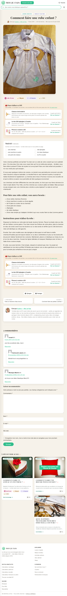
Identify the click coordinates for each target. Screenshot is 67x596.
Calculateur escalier (7, 572)
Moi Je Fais (11, 548)
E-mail (5, 423)
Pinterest (4, 584)
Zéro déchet (38, 557)
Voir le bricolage (8, 497)
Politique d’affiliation (31, 593)
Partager (39, 293)
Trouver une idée (27, 2)
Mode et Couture (40, 13)
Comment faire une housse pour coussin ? (46, 481)
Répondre (8, 346)
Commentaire (8, 393)
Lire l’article (39, 491)
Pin (29, 497)
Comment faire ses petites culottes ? (52, 300)
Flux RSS (4, 586)
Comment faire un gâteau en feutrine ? (13, 481)
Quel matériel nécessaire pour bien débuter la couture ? (46, 521)
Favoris (63, 2)
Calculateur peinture (7, 569)
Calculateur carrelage (8, 567)
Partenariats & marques (41, 574)
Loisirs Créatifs (27, 13)
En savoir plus (53, 107)
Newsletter (5, 589)
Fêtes (36, 560)
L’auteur (37, 569)
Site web (6, 431)
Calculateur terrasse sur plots (10, 574)
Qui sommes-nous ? (40, 567)
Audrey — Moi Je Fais (21, 21)
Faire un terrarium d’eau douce (13, 300)
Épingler (29, 293)
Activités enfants (39, 555)
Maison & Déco (39, 552)
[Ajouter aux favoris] (30, 459)
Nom (5, 416)
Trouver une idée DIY (8, 577)
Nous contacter (39, 572)
